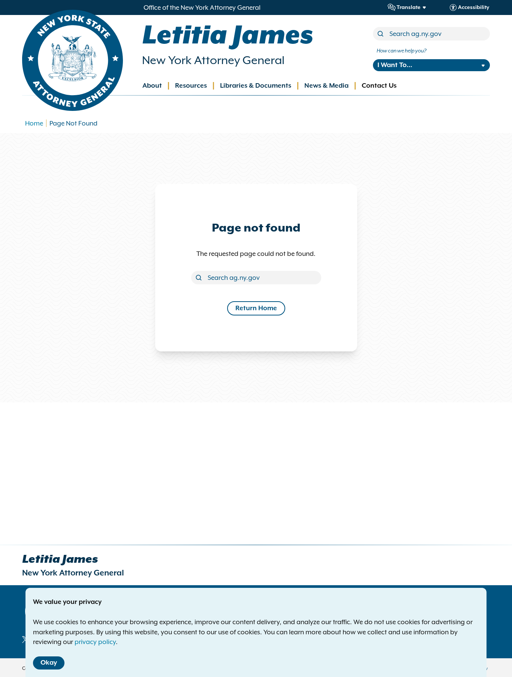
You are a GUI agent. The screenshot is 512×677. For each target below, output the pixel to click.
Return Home (256, 308)
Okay (48, 663)
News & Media (326, 86)
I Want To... (394, 65)
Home (34, 123)
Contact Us (379, 86)
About (152, 86)
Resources (191, 86)
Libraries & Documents (255, 86)
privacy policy (95, 642)
